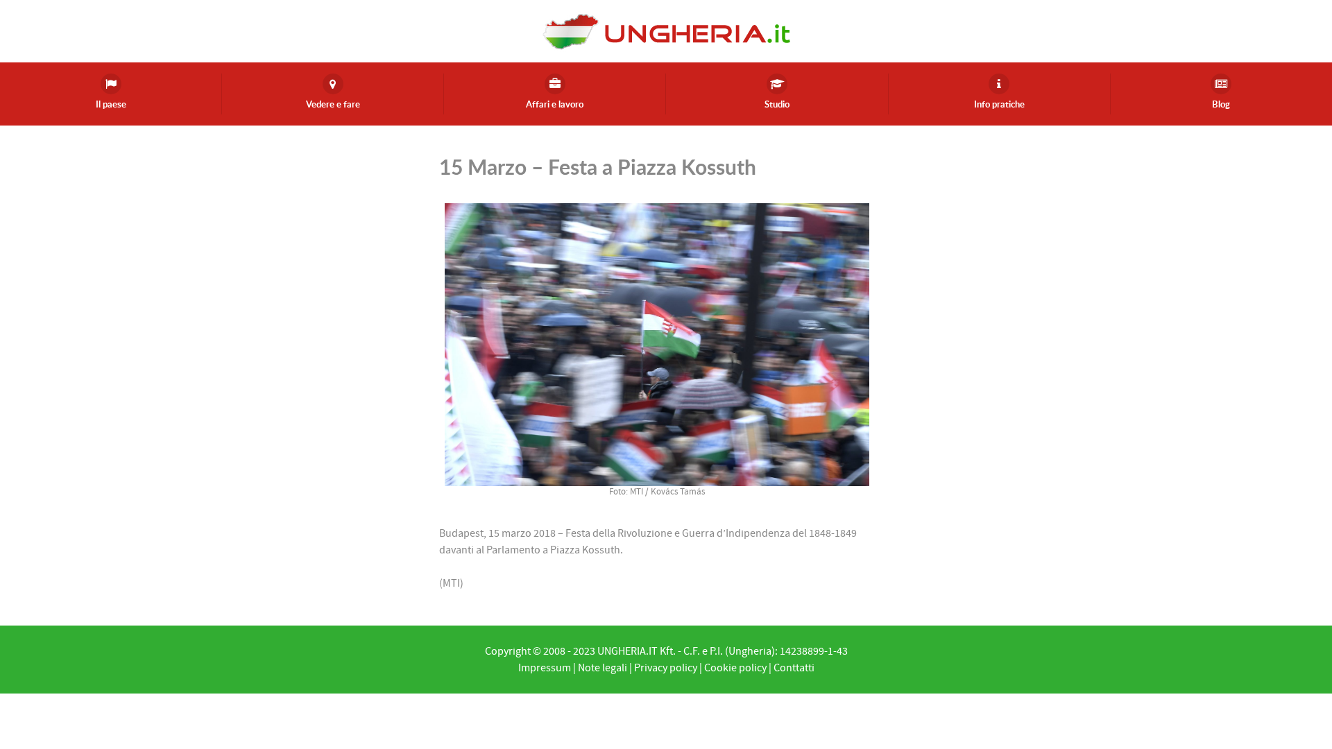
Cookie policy (735, 668)
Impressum (544, 668)
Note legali (602, 668)
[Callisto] (666, 30)
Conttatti (794, 668)
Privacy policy (665, 668)
